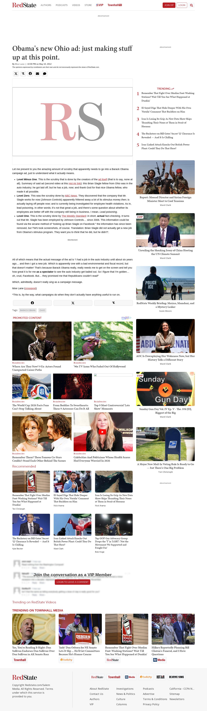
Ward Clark (58, 549)
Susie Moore (165, 311)
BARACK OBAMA (27, 310)
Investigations (124, 688)
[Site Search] (191, 5)
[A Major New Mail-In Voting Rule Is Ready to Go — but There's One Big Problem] (165, 443)
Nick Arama (59, 506)
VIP (92, 704)
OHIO (42, 310)
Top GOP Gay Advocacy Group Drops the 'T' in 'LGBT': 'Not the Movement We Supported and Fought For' (111, 543)
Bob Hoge (99, 552)
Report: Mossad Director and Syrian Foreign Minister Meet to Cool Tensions (165, 199)
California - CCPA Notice (182, 688)
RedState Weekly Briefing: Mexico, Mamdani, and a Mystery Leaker (165, 305)
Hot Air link (75, 183)
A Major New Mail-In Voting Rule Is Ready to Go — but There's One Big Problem (165, 466)
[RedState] (24, 5)
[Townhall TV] (114, 5)
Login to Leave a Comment (72, 582)
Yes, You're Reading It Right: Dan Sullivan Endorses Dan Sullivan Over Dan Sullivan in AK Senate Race (33, 650)
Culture (120, 699)
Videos (76, 5)
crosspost (30, 288)
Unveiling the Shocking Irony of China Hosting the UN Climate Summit (165, 252)
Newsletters (177, 699)
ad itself (102, 179)
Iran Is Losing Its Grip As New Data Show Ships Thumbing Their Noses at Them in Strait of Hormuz (114, 498)
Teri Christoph (18, 509)
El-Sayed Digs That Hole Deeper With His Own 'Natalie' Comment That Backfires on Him (71, 498)
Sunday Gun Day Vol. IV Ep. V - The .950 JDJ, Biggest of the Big (165, 411)
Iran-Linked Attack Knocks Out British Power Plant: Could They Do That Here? (72, 541)
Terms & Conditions (155, 699)
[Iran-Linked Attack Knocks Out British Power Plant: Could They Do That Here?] (72, 524)
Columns (121, 704)
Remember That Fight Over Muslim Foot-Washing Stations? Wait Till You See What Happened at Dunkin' (31, 499)
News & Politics (125, 694)
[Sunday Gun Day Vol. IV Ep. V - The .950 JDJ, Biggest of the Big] (165, 388)
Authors (46, 5)
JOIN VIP (169, 5)
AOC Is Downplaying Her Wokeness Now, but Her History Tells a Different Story (165, 358)
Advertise (148, 694)
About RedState (99, 688)
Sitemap (175, 694)
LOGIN (181, 5)
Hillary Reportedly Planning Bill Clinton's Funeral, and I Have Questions (170, 650)
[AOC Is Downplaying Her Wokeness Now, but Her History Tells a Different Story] (165, 335)
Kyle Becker (17, 549)
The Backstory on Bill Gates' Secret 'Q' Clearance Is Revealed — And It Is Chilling (30, 541)
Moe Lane (20, 64)
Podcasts (62, 5)
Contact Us (96, 694)
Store (88, 5)
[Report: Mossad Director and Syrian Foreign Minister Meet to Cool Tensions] (165, 177)
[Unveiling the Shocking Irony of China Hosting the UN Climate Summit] (165, 230)
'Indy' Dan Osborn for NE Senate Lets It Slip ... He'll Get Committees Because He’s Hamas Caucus (79, 650)
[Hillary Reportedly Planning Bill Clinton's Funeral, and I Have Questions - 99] (173, 629)
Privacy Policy (151, 704)
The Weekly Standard (74, 216)
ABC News (71, 195)
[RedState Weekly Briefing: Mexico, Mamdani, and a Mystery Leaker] (165, 282)
